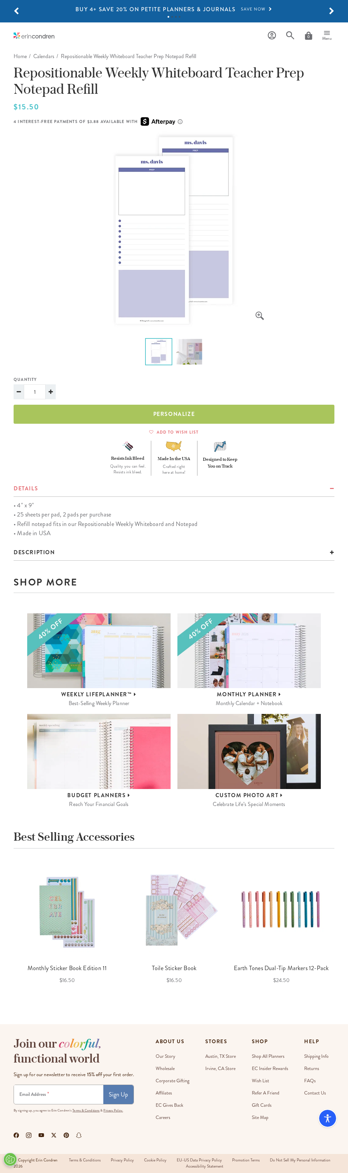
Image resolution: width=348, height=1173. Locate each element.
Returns (311, 1068)
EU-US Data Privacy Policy (199, 1160)
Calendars (43, 56)
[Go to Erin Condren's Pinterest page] (66, 1135)
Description (34, 552)
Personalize (174, 414)
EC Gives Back (169, 1105)
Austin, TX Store (220, 1056)
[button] (16, 11)
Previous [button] (8, 927)
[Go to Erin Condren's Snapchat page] (79, 1135)
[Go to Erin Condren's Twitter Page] (54, 1135)
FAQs (310, 1081)
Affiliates (164, 1093)
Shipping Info (316, 1056)
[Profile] (271, 35)
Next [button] (339, 927)
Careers (163, 1117)
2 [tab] (172, 17)
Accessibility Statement (204, 1166)
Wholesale (165, 1068)
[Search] (290, 35)
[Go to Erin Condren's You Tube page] (41, 1135)
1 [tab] (168, 17)
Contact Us (315, 1093)
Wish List (260, 1081)
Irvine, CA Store (220, 1068)
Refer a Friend (265, 1093)
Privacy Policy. (113, 1110)
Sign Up (118, 1094)
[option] (174, 9)
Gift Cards (262, 1105)
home (20, 56)
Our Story (165, 1056)
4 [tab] (179, 17)
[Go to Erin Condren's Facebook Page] (16, 1135)
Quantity (25, 380)
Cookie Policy (155, 1160)
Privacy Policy (122, 1160)
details (26, 488)
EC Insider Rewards (270, 1068)
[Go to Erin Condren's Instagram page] (29, 1135)
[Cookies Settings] (10, 1159)
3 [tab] (176, 17)
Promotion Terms (246, 1160)
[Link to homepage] (34, 35)
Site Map (260, 1117)
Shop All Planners (268, 1056)
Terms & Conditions (86, 1110)
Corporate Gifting (172, 1081)
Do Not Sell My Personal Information (300, 1160)
